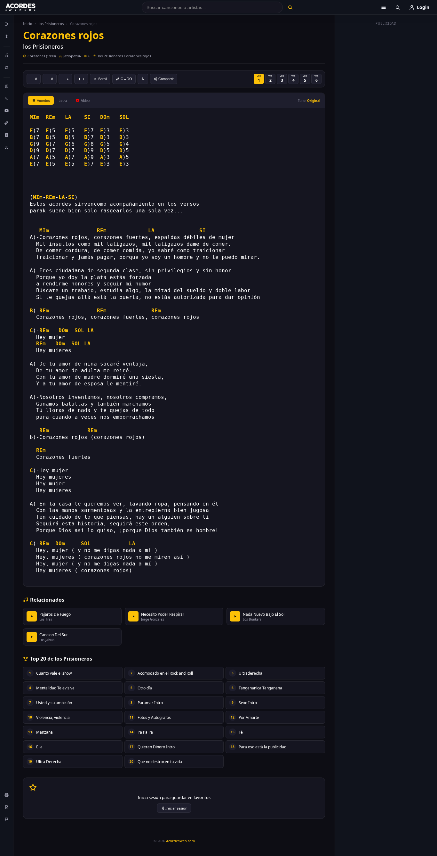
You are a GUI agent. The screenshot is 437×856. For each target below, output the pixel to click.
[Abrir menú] (383, 7)
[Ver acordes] (6, 134)
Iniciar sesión (176, 808)
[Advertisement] (386, 124)
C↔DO (126, 79)
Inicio (27, 23)
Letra (63, 100)
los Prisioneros (51, 23)
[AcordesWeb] (28, 7)
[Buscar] (290, 7)
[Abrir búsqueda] (398, 7)
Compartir (166, 79)
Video (85, 101)
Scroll (102, 79)
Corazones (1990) (42, 56)
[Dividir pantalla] (6, 147)
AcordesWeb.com (180, 840)
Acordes (43, 101)
